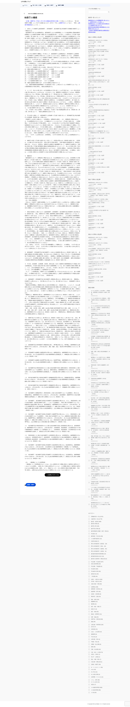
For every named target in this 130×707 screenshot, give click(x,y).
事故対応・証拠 (94, 596)
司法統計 (93, 533)
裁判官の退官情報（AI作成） (95, 87)
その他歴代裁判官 (95, 538)
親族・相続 (93, 599)
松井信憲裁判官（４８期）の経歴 (96, 76)
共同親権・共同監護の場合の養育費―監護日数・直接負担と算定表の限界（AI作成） (100, 338)
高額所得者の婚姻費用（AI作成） (99, 378)
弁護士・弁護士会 (95, 579)
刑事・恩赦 (93, 617)
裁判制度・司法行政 (96, 536)
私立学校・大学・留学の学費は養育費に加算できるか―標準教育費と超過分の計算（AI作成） (100, 399)
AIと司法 (93, 672)
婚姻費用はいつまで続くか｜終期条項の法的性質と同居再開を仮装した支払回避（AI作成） (100, 323)
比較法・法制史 (94, 654)
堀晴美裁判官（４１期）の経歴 (95, 219)
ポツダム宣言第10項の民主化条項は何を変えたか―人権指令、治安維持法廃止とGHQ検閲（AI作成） (100, 307)
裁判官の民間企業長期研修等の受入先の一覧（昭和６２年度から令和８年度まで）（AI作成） (98, 82)
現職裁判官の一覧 (95, 516)
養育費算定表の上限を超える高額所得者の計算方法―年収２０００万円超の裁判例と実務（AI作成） (100, 345)
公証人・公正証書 (95, 631)
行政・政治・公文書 (96, 652)
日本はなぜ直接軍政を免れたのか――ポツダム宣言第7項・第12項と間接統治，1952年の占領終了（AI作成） (100, 330)
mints (92, 669)
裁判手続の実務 (94, 528)
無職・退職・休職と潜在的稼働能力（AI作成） (100, 352)
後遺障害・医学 (94, 591)
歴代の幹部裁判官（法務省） (98, 551)
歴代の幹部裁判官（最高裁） (98, 543)
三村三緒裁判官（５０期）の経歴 (96, 206)
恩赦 (92, 621)
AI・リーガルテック (95, 667)
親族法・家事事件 (95, 614)
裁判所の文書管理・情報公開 (98, 558)
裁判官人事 (93, 526)
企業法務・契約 (94, 639)
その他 (92, 692)
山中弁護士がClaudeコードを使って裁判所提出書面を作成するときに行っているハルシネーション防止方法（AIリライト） (99, 263)
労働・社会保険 (94, 649)
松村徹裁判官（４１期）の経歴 (95, 163)
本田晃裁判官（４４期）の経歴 (95, 142)
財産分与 (93, 609)
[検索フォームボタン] (108, 12)
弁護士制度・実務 (95, 583)
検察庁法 (62, 23)
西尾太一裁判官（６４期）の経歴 (96, 159)
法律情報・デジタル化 (96, 677)
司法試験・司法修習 (96, 561)
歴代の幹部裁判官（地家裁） (98, 548)
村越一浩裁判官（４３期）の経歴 (96, 138)
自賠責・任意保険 (95, 594)
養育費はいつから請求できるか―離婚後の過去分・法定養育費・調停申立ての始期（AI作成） (100, 359)
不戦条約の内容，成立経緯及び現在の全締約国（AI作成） (100, 482)
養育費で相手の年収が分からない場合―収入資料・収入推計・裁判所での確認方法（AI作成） (100, 372)
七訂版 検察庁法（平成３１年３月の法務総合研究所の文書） (42, 21)
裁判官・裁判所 (94, 521)
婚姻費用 (93, 601)
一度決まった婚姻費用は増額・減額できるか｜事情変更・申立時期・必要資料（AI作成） (100, 453)
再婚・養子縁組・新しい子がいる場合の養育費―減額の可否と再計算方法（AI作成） (100, 437)
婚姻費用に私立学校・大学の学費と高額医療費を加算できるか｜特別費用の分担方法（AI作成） (100, 407)
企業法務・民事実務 (96, 624)
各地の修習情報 (94, 563)
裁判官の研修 (94, 523)
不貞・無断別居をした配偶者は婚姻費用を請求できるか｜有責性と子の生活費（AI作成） (100, 422)
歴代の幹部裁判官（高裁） (97, 546)
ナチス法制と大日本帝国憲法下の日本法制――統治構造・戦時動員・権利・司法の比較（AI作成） (100, 489)
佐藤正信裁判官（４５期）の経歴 (96, 227)
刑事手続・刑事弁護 (96, 619)
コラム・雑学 (94, 679)
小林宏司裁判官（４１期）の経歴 (96, 155)
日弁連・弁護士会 (95, 581)
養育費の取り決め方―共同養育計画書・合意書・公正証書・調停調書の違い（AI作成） (100, 445)
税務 (92, 646)
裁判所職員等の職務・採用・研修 (99, 531)
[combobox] (97, 12)
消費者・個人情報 (95, 644)
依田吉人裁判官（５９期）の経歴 (96, 127)
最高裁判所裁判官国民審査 (97, 553)
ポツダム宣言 (94, 682)
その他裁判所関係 (95, 687)
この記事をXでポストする (52, 474)
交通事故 (93, 587)
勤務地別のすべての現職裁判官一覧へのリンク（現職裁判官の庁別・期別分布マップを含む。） (98, 132)
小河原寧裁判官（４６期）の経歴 (96, 119)
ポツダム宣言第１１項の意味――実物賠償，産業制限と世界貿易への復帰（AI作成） (100, 292)
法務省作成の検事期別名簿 (94, 72)
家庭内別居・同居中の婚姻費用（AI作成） (100, 365)
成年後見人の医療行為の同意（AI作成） (97, 269)
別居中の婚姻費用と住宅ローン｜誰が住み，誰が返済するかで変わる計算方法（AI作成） (100, 475)
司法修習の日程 (94, 571)
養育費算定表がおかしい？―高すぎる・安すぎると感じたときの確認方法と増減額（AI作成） (100, 504)
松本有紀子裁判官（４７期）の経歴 (96, 123)
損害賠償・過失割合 (96, 589)
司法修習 (93, 568)
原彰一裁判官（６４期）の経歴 (95, 95)
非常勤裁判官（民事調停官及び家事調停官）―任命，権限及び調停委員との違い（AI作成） (100, 460)
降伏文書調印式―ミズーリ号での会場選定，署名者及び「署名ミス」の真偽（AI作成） (100, 497)
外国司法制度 (94, 541)
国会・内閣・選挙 (95, 659)
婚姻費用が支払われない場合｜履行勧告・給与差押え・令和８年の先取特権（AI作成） (100, 430)
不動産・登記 (94, 641)
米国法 (92, 684)
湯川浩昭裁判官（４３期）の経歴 (96, 45)
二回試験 (93, 576)
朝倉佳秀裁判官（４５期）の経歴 (96, 91)
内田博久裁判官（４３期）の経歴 (96, 55)
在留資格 (93, 629)
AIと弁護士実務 (94, 674)
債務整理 (93, 634)
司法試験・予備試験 (96, 566)
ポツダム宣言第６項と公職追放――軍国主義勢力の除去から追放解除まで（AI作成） (100, 300)
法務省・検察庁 (30, 484)
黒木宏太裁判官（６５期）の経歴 (96, 172)
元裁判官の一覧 (94, 519)
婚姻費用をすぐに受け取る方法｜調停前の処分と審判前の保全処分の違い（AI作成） (100, 315)
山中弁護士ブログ (26, 1)
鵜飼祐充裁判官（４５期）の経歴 (96, 64)
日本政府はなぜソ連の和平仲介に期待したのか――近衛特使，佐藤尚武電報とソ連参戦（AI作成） (100, 384)
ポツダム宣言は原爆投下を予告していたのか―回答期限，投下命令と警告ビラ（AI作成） (100, 392)
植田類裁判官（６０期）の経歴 (95, 280)
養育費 (92, 604)
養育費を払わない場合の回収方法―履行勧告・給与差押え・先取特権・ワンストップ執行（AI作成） (100, 468)
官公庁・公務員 (94, 656)
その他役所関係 (94, 690)
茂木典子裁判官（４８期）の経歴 (96, 68)
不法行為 (93, 636)
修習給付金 (93, 573)
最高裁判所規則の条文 (96, 556)
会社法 (92, 626)
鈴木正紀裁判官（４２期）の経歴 (96, 115)
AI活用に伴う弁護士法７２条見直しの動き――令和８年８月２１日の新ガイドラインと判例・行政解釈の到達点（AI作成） (98, 201)
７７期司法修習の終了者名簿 (95, 151)
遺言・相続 (93, 611)
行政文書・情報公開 (96, 661)
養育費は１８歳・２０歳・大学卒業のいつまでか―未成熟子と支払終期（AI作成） (100, 415)
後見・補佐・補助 (95, 606)
